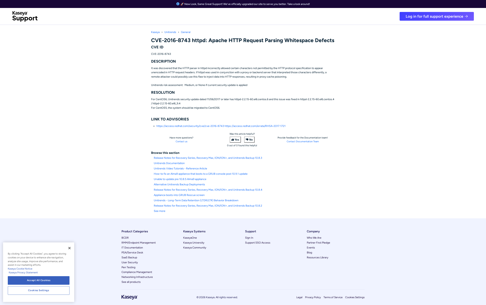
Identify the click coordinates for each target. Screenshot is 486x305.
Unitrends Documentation (169, 163)
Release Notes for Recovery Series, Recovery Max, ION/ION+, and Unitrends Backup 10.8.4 (208, 189)
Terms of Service (332, 297)
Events (311, 247)
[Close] (69, 248)
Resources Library (317, 257)
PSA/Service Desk (132, 252)
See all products (131, 282)
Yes (237, 139)
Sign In (249, 237)
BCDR (125, 237)
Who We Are (314, 237)
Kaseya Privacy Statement (23, 272)
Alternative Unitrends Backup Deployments (179, 184)
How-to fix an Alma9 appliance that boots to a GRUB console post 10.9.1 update (201, 173)
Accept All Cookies (38, 280)
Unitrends (170, 32)
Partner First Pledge (318, 242)
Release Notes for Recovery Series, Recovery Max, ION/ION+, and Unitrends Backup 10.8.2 (208, 205)
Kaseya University (193, 242)
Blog (309, 252)
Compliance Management (137, 272)
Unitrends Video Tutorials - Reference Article (180, 168)
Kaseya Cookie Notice (20, 268)
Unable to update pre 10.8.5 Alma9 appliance (180, 179)
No (251, 139)
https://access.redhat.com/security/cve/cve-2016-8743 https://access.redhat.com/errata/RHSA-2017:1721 (221, 126)
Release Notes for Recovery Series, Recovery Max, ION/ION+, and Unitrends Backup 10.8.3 (208, 158)
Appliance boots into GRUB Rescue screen (179, 195)
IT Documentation (132, 247)
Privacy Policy (313, 297)
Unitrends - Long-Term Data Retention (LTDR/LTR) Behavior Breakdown (196, 200)
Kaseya (155, 32)
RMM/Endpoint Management (139, 242)
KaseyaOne (190, 237)
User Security (130, 262)
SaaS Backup (129, 257)
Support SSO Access (257, 242)
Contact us (181, 141)
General (185, 32)
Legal (299, 297)
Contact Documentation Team (303, 141)
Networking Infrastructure (137, 277)
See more (159, 211)
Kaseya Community (194, 247)
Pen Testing (128, 267)
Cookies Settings (354, 297)
